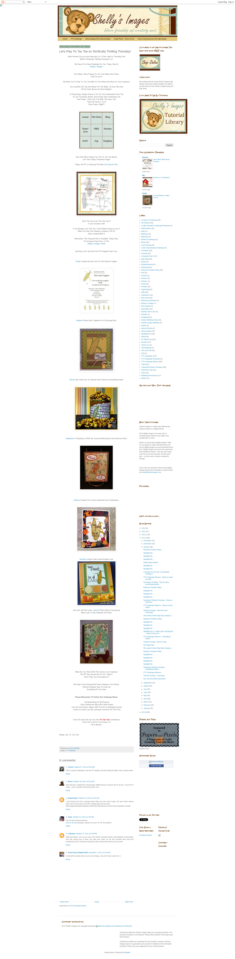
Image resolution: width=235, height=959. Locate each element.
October (147, 547)
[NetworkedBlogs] (156, 762)
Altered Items (146, 228)
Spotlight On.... (148, 553)
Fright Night (145, 289)
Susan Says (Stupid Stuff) (78, 853)
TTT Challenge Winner (149, 362)
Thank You (145, 345)
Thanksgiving (146, 348)
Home (65, 39)
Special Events (146, 328)
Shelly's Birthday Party (149, 320)
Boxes (143, 242)
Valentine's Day (147, 370)
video (143, 373)
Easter (143, 262)
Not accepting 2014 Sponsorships (97, 39)
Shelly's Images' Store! (96, 244)
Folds (143, 284)
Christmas (145, 251)
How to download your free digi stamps (152, 39)
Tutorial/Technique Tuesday (151, 367)
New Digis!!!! (146, 306)
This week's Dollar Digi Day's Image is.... (158, 616)
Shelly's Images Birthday (150, 323)
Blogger (127, 952)
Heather (79, 320)
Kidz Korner (145, 298)
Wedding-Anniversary (149, 375)
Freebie (144, 287)
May (145, 695)
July (145, 689)
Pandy (78, 261)
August (146, 686)
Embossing (145, 267)
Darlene (77, 500)
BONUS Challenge (148, 239)
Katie (70, 817)
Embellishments (147, 264)
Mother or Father (147, 303)
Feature (144, 276)
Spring (143, 337)
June (146, 692)
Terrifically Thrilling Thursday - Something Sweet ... (154, 668)
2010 (144, 712)
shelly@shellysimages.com (151, 472)
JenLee (72, 380)
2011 (144, 538)
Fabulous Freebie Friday (150, 270)
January (147, 708)
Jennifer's (83, 559)
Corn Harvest (109, 164)
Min (143, 175)
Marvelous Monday (148, 300)
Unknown (71, 834)
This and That (146, 350)
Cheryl (70, 767)
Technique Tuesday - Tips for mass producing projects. (156, 583)
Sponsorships (146, 331)
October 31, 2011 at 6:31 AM (88, 798)
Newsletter (145, 309)
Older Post (129, 902)
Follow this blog (156, 765)
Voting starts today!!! (150, 562)
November (148, 544)
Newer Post (64, 902)
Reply (68, 774)
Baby (143, 231)
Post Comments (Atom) (77, 906)
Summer (144, 342)
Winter (143, 378)
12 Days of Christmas (149, 220)
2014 (144, 528)
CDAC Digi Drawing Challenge (152, 248)
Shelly (144, 193)
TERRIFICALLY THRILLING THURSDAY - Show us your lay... (158, 632)
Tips (142, 353)
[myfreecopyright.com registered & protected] (114, 926)
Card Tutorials (146, 245)
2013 (144, 531)
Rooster (144, 314)
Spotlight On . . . (149, 566)
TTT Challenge (76, 39)
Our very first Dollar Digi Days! (154, 679)
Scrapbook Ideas (145, 835)
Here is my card (71, 823)
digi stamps (145, 259)
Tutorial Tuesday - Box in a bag (154, 642)
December (148, 541)
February (147, 705)
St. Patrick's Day (147, 339)
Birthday (144, 234)
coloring (144, 253)
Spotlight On (145, 334)
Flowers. (144, 281)
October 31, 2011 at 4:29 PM (86, 834)
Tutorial (144, 364)
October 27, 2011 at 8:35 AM (84, 767)
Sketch (143, 326)
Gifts (143, 292)
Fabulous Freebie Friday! (152, 619)
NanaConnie (73, 798)
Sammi (96, 610)
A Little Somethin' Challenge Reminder (155, 226)
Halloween (145, 295)
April (145, 699)
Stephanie (70, 438)
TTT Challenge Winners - (152, 672)
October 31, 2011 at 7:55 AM (83, 817)
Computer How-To (148, 256)
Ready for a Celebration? (161, 177)
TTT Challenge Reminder (150, 359)
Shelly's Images (96, 67)
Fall (142, 273)
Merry (70, 781)
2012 (144, 535)
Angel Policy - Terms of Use (124, 39)
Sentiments (145, 317)
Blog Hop (144, 237)
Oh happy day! (148, 645)
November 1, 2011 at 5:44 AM (99, 853)
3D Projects (145, 223)
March (146, 702)
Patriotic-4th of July (148, 312)
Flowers (144, 278)
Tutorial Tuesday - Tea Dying (154, 676)
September (148, 683)
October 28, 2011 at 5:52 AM (83, 781)
